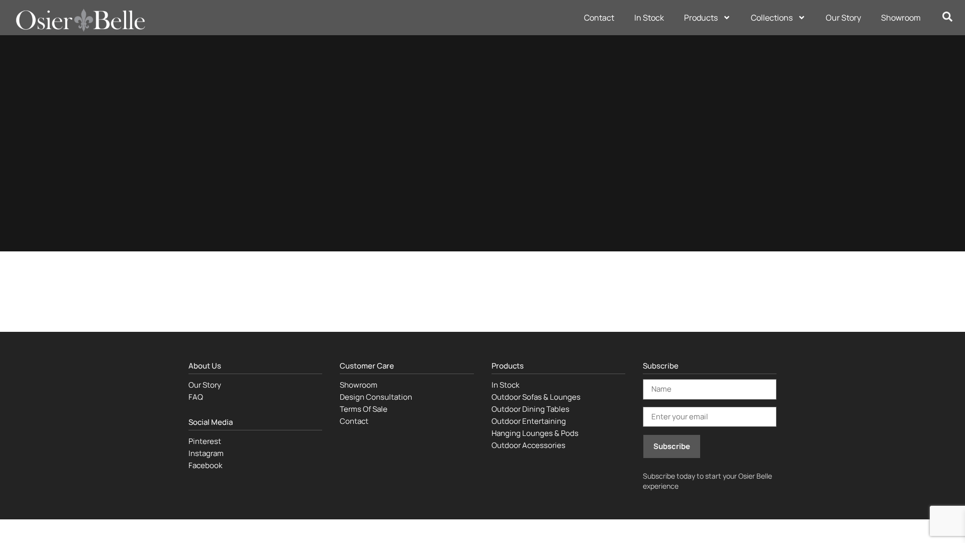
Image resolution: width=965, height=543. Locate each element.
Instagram (206, 453)
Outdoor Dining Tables (530, 409)
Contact (599, 17)
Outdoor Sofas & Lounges (536, 397)
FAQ (195, 397)
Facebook (205, 465)
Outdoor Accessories (528, 445)
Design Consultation (376, 397)
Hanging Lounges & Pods (535, 433)
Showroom (901, 17)
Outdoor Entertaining (529, 421)
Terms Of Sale (364, 409)
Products (701, 17)
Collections (772, 17)
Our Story (843, 17)
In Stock (649, 17)
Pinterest (204, 441)
